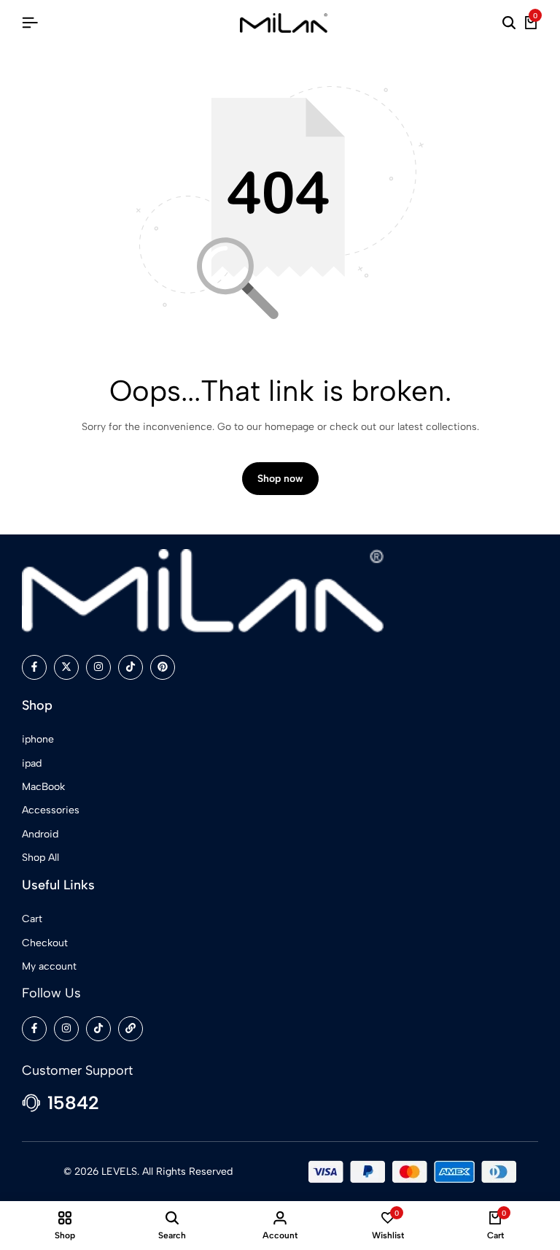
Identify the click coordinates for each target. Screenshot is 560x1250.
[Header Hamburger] (30, 23)
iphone (38, 739)
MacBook (43, 787)
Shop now (280, 478)
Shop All (40, 857)
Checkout (45, 943)
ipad (32, 763)
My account (49, 966)
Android (40, 834)
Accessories (50, 810)
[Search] (509, 23)
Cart (32, 919)
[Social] (34, 667)
